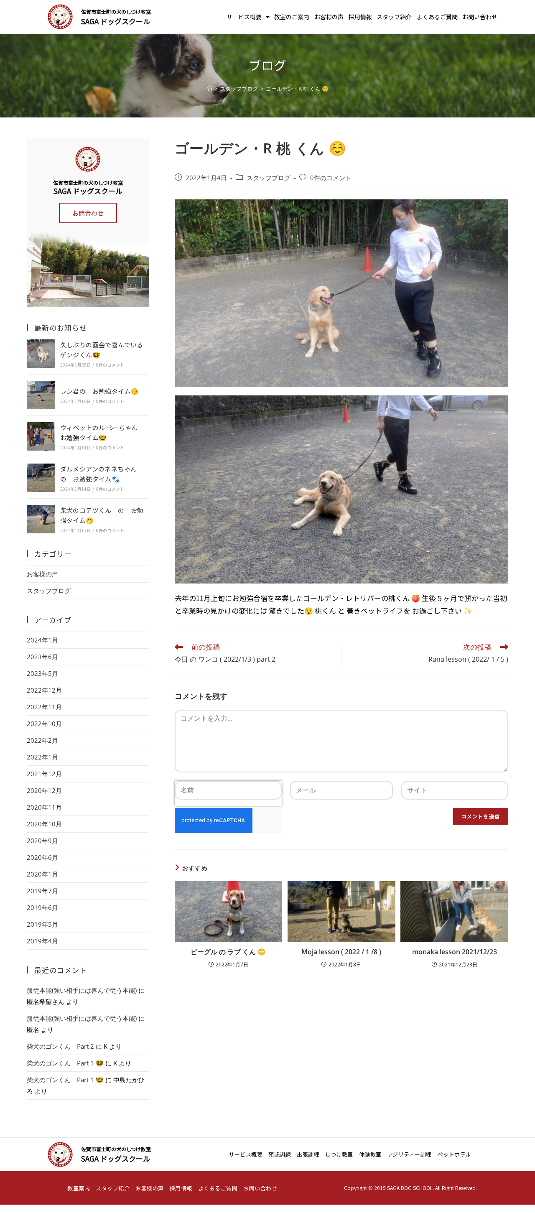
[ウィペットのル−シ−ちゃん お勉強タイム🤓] (41, 436)
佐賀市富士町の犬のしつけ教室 (116, 11)
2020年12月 (44, 790)
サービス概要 (244, 17)
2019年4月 (42, 941)
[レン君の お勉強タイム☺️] (41, 395)
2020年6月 (42, 857)
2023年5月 (42, 673)
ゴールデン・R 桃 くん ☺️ (297, 88)
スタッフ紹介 (394, 17)
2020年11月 (44, 807)
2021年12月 (44, 774)
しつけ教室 (339, 1154)
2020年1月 (42, 874)
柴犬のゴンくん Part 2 (60, 1046)
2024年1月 (42, 640)
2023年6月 (42, 656)
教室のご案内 (291, 17)
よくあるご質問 (437, 17)
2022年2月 (42, 740)
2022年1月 (42, 757)
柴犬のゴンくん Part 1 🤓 (65, 1063)
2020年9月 (42, 840)
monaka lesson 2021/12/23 (454, 951)
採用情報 (360, 17)
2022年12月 (44, 690)
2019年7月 (42, 891)
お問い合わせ (479, 17)
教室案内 (78, 1188)
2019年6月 (42, 907)
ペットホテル (454, 1154)
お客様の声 (329, 17)
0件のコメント (331, 178)
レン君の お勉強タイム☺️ (99, 391)
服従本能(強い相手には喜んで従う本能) (82, 990)
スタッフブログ (268, 178)
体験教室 (370, 1154)
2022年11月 (44, 707)
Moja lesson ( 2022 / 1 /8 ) (341, 951)
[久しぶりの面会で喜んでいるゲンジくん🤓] (41, 353)
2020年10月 (44, 824)
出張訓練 (308, 1154)
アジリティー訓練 (409, 1154)
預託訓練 (279, 1154)
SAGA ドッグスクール (115, 21)
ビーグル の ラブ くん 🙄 (228, 951)
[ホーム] (209, 88)
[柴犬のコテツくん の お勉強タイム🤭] (41, 519)
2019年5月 (42, 924)
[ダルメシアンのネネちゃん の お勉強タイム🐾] (41, 478)
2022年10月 (44, 723)
